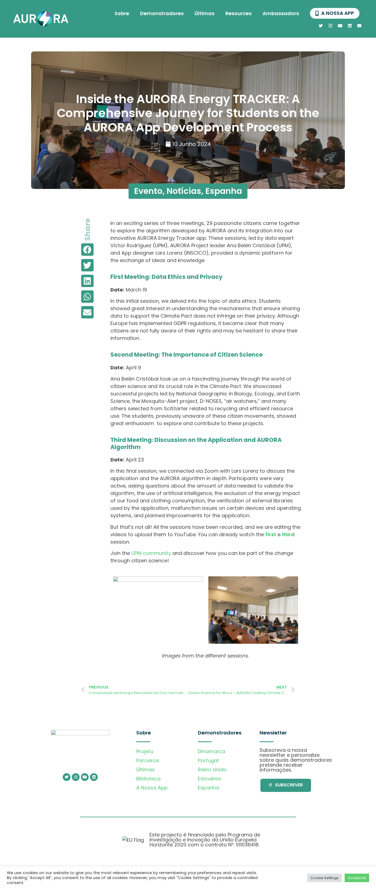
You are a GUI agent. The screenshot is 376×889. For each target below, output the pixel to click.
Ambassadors (281, 13)
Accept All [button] (357, 877)
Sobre (122, 13)
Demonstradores (162, 13)
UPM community (151, 553)
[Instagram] (330, 25)
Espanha (223, 191)
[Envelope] (359, 25)
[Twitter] (321, 25)
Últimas (204, 13)
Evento (148, 191)
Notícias (184, 191)
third (288, 534)
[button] (87, 249)
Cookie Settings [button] (324, 877)
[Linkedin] (350, 25)
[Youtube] (340, 25)
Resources (238, 13)
